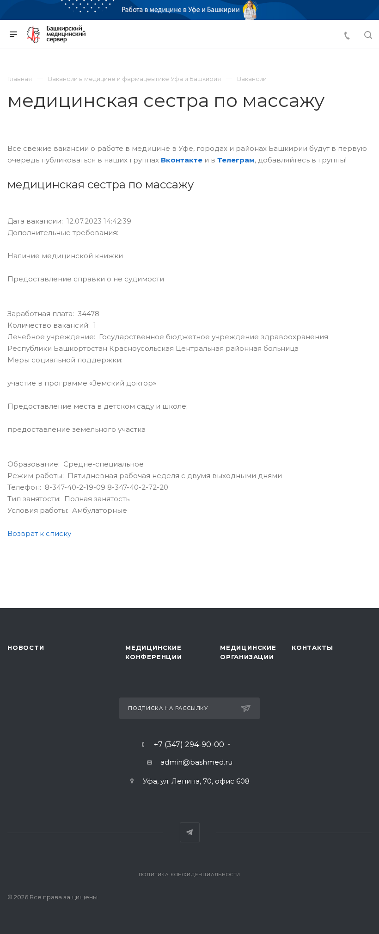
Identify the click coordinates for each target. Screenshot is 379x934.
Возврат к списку (39, 533)
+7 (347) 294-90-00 (189, 744)
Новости (25, 647)
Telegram (190, 832)
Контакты (312, 647)
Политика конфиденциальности (190, 875)
